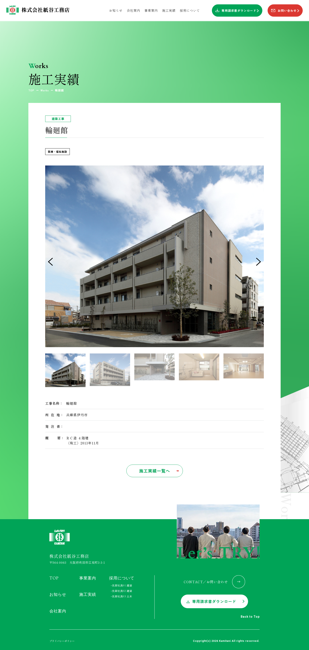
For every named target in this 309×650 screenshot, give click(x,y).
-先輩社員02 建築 (121, 591)
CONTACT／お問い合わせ (206, 581)
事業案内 (87, 578)
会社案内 (57, 611)
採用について (121, 578)
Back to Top (250, 616)
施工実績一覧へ (154, 471)
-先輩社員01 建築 (121, 585)
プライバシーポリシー (62, 640)
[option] (154, 256)
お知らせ (57, 594)
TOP (54, 578)
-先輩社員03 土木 (121, 596)
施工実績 (87, 594)
